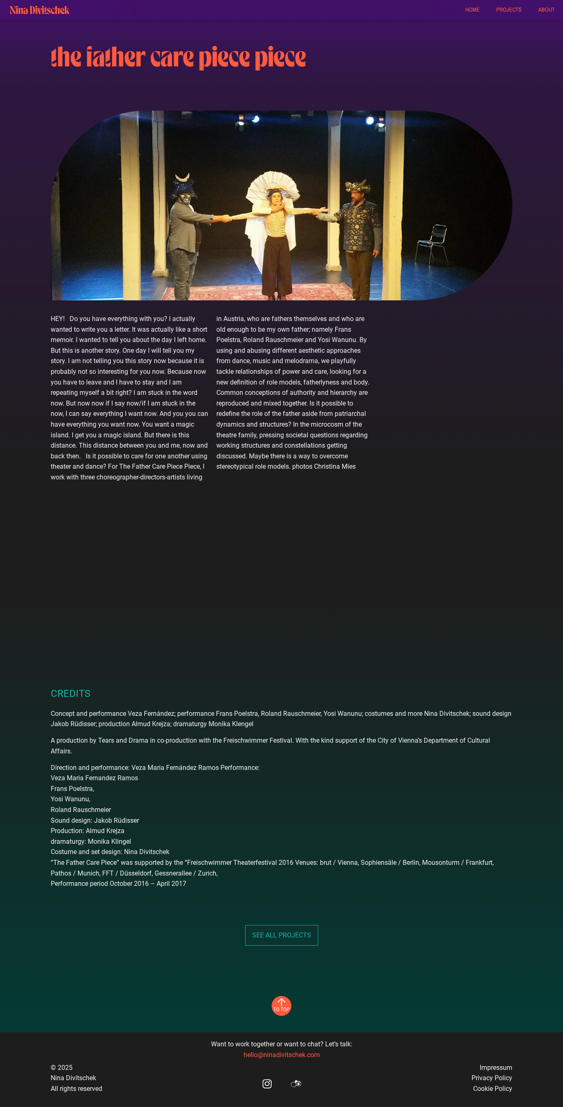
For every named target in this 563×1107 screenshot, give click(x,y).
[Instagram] (267, 1083)
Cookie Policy (492, 1089)
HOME (472, 9)
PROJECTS (509, 9)
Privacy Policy (492, 1078)
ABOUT (546, 9)
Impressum (496, 1068)
